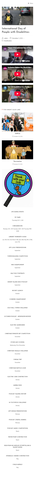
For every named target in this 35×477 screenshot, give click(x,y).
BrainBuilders (8, 41)
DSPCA (17, 133)
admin (6, 38)
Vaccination (17, 161)
